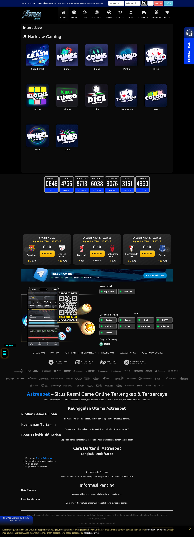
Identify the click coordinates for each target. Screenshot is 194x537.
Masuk (158, 3)
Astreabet (38, 394)
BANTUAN (54, 353)
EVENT (167, 18)
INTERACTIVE (144, 18)
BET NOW (47, 253)
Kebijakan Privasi (91, 533)
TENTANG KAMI (38, 353)
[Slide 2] (96, 260)
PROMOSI (156, 18)
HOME (63, 18)
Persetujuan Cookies (156, 530)
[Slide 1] (93, 260)
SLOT (85, 18)
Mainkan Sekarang (155, 275)
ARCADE (131, 18)
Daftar (168, 3)
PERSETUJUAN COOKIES (152, 353)
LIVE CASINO (97, 18)
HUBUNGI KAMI (107, 353)
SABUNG (120, 18)
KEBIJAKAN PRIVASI (128, 353)
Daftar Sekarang (44, 458)
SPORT (109, 18)
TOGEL (74, 18)
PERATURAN (70, 353)
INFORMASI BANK (88, 353)
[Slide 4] (100, 260)
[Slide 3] (98, 260)
